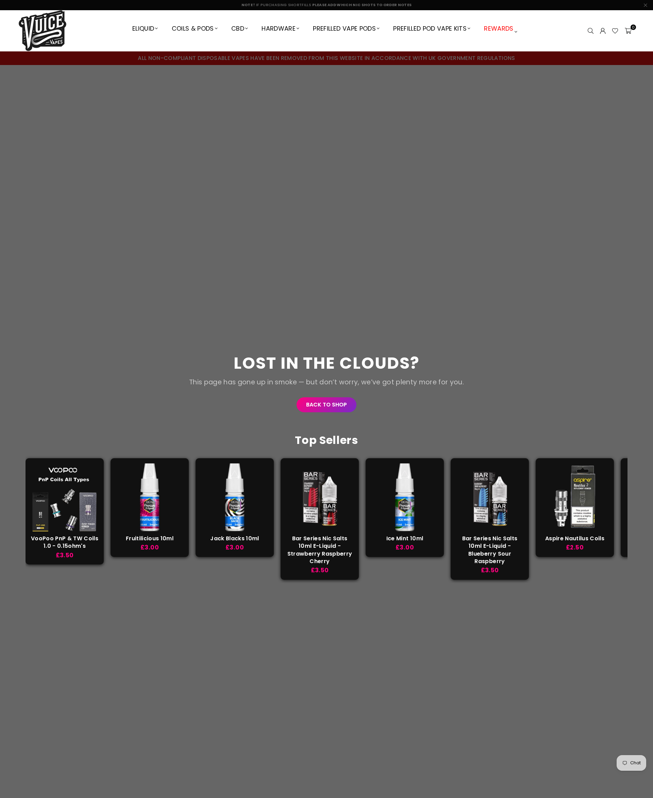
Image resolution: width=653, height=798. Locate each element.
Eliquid (143, 28)
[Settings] (603, 31)
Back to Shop (326, 405)
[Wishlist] (615, 31)
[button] (628, 31)
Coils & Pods (193, 28)
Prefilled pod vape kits (430, 28)
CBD (237, 28)
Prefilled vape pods (344, 28)
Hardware (279, 28)
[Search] (590, 31)
